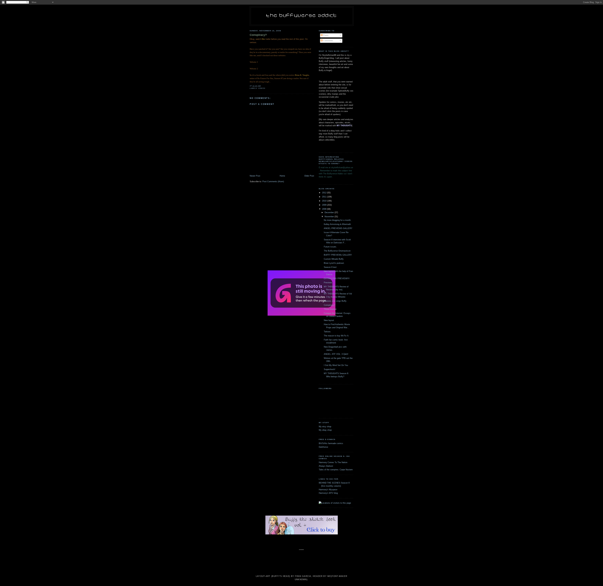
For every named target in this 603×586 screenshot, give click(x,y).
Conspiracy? (258, 34)
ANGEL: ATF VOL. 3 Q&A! (336, 354)
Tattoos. (327, 331)
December (329, 212)
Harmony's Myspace (328, 489)
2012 (324, 192)
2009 (324, 205)
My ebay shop (325, 430)
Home (282, 176)
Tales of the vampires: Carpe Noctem (336, 469)
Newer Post (255, 176)
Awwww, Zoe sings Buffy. (335, 301)
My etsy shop (325, 426)
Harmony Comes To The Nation (333, 462)
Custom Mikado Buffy (334, 259)
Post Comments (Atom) (273, 181)
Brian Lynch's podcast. (334, 263)
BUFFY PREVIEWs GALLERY (338, 255)
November (329, 216)
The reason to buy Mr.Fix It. (336, 335)
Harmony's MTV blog (328, 493)
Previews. (328, 282)
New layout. (329, 320)
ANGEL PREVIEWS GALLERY (338, 228)
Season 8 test (330, 267)
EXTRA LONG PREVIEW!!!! (337, 278)
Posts (326, 35)
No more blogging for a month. (337, 220)
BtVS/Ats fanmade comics (331, 443)
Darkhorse (323, 447)
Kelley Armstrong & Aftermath (337, 224)
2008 (324, 209)
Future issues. (330, 247)
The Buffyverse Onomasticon (337, 251)
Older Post (309, 176)
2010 (324, 201)
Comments (328, 40)
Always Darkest (326, 466)
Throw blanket (330, 309)
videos (261, 88)
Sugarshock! (329, 369)
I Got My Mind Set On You (336, 365)
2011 (324, 197)
